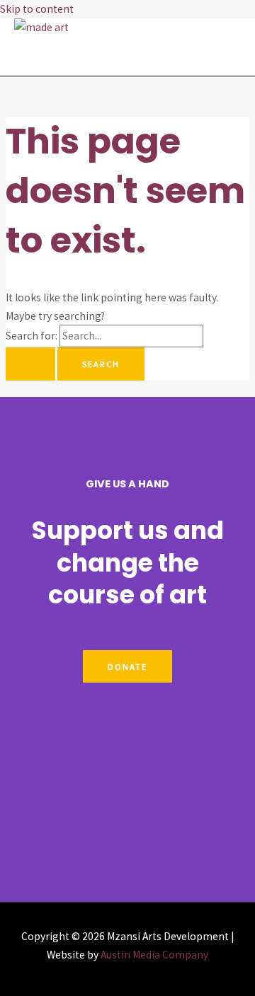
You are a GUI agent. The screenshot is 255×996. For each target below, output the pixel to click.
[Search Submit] (30, 364)
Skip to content (37, 9)
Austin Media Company (154, 954)
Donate (127, 666)
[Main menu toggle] (53, 56)
